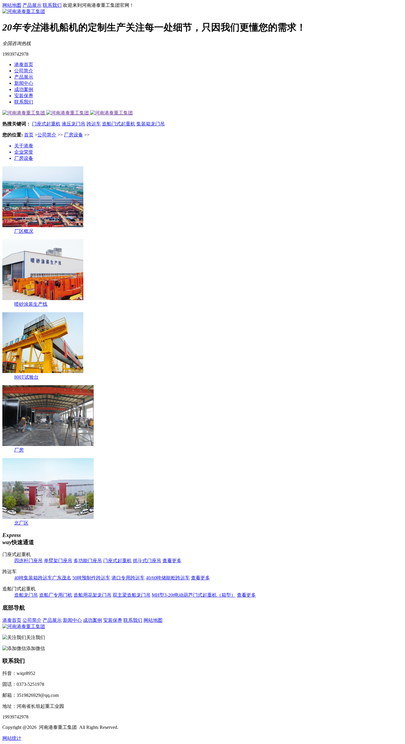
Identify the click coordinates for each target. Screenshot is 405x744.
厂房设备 (73, 134)
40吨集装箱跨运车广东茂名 (42, 577)
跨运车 (94, 123)
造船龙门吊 (26, 595)
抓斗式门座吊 (147, 560)
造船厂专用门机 (55, 595)
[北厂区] (48, 517)
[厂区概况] (42, 225)
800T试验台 (26, 377)
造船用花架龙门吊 (92, 595)
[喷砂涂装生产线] (42, 298)
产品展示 (32, 5)
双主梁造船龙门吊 (132, 595)
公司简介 (23, 70)
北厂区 (21, 522)
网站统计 (11, 738)
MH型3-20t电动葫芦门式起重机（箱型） (194, 595)
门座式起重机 (46, 123)
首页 (29, 134)
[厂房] (48, 444)
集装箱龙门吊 (150, 123)
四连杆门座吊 (28, 560)
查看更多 (171, 560)
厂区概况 (23, 231)
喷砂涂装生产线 (30, 304)
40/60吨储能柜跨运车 (168, 577)
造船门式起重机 (118, 123)
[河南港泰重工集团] (23, 11)
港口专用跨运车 (128, 577)
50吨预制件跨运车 (91, 577)
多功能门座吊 (88, 560)
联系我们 (52, 5)
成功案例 (23, 89)
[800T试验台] (42, 371)
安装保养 (23, 95)
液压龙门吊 (73, 123)
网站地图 (11, 5)
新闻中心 (23, 83)
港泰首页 (23, 64)
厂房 (19, 450)
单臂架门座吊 (58, 560)
